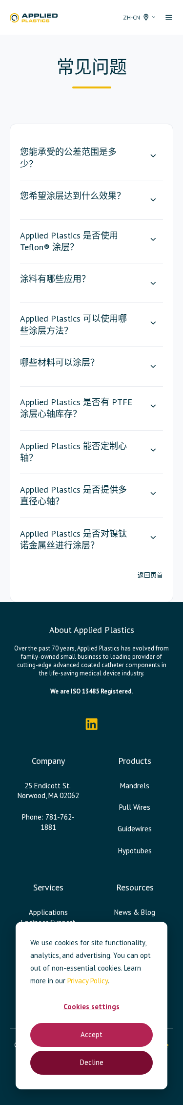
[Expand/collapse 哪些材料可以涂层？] (153, 366)
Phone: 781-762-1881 (48, 821)
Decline (91, 1062)
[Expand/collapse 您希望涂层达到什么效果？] (153, 200)
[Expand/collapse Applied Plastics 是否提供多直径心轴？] (153, 493)
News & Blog (134, 912)
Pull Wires (134, 807)
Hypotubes (135, 850)
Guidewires (135, 828)
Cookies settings (91, 1006)
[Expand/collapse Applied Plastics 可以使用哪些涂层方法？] (153, 322)
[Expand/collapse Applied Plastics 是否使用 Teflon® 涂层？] (153, 239)
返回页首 (150, 575)
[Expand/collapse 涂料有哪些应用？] (153, 283)
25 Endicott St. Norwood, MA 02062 (48, 790)
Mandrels (134, 785)
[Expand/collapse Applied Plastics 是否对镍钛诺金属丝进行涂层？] (153, 537)
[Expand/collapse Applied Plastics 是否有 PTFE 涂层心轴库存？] (153, 406)
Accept (91, 1034)
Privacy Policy (87, 980)
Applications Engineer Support (48, 917)
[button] (168, 17)
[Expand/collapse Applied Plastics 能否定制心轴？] (153, 450)
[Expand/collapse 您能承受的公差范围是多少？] (153, 156)
